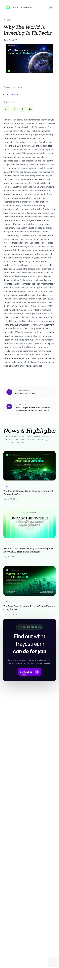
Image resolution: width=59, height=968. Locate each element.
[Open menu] (50, 7)
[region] (29, 400)
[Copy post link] (6, 109)
